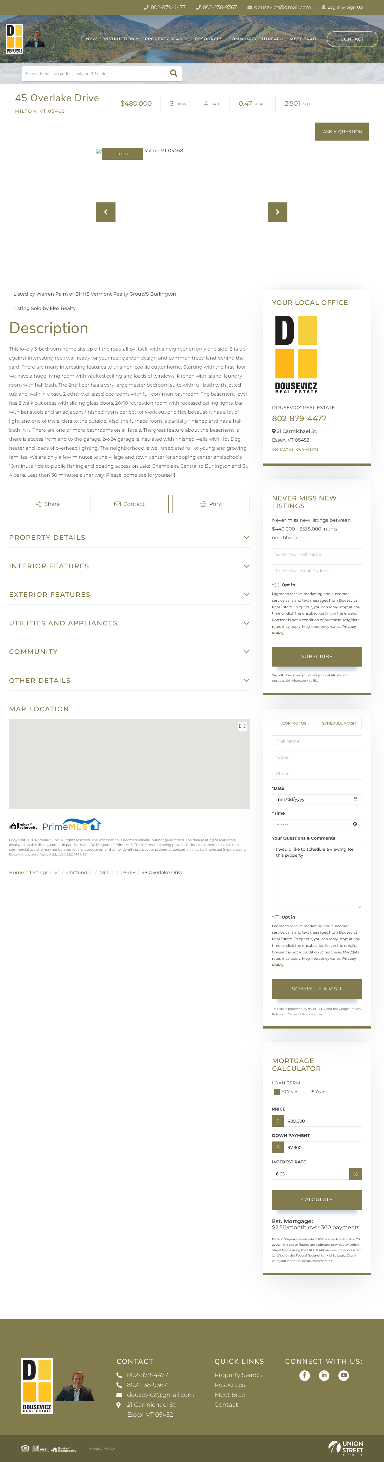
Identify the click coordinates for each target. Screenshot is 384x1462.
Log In (333, 7)
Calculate (317, 1199)
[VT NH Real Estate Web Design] (345, 1448)
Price (279, 1109)
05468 (128, 873)
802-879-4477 (167, 8)
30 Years (289, 1091)
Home (16, 873)
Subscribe (317, 656)
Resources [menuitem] (209, 39)
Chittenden (80, 873)
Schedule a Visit (339, 723)
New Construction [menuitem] (110, 39)
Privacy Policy (101, 1448)
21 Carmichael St (151, 1409)
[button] (174, 74)
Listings (39, 873)
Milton (107, 873)
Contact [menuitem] (226, 1405)
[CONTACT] (342, 132)
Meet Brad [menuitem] (303, 39)
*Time (278, 813)
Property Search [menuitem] (167, 39)
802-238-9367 (219, 8)
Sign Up (354, 7)
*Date (278, 788)
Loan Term (286, 1083)
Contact (352, 39)
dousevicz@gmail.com (282, 8)
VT (57, 873)
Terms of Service (300, 1014)
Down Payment (291, 1135)
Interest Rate (289, 1162)
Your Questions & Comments (303, 838)
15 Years (318, 1091)
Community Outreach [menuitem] (256, 39)
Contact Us (282, 449)
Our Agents (307, 449)
